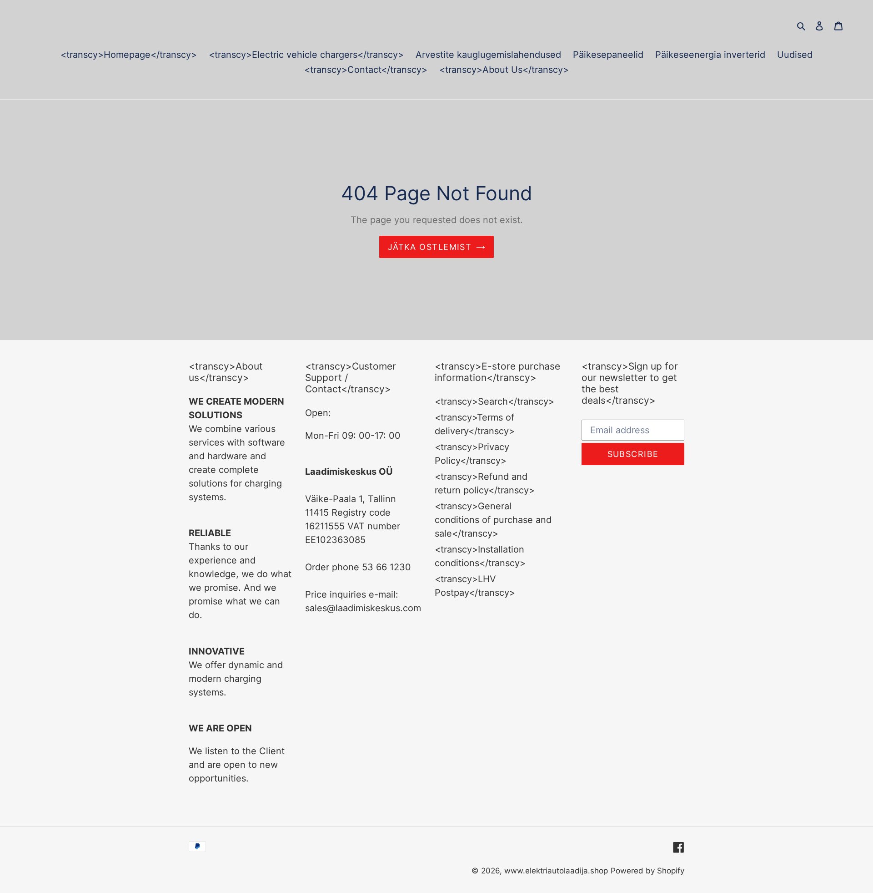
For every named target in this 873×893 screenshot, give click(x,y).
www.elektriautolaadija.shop (556, 870)
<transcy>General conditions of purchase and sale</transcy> (493, 520)
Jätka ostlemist (430, 247)
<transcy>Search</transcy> (494, 401)
